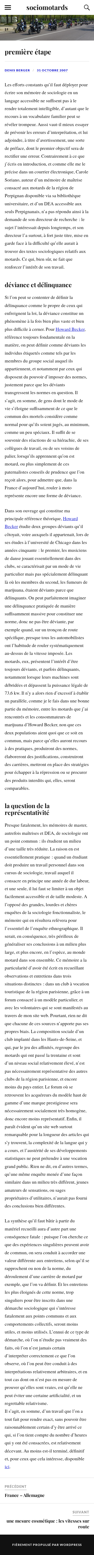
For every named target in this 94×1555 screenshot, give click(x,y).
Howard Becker (70, 329)
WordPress (71, 1545)
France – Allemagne (25, 1495)
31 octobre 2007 (52, 70)
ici (7, 1466)
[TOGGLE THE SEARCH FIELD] (86, 8)
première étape (28, 51)
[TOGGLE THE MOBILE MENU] (8, 8)
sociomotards (47, 7)
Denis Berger (17, 70)
